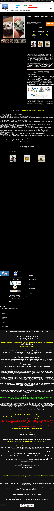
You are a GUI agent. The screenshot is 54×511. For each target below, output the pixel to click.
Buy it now (40, 27)
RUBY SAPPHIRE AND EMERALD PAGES (33, 288)
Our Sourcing (30, 293)
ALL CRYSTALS (30, 283)
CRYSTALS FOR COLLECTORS (14, 7)
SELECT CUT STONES (31, 275)
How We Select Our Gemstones (32, 294)
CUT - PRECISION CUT (23, 5)
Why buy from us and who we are (15, 110)
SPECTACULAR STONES (22, 10)
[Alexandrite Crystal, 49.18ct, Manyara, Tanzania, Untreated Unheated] (3, 41)
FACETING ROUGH (29, 5)
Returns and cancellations (5, 326)
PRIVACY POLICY (3, 322)
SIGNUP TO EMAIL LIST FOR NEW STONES (32, 7)
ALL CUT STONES (30, 274)
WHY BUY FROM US (28, 10)
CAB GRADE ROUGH (31, 280)
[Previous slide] (1, 26)
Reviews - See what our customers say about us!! (29, 110)
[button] (39, 49)
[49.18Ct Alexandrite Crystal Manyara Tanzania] (11, 41)
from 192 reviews (26, 147)
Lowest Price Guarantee (41, 110)
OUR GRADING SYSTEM (4, 317)
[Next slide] (26, 26)
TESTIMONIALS (3, 313)
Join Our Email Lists (27, 1)
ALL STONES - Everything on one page (15, 5)
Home (0, 13)
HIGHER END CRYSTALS (31, 284)
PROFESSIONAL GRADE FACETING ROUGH (33, 279)
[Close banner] (53, 1)
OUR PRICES (3, 318)
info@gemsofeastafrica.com (20, 298)
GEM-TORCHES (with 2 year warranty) (15, 10)
